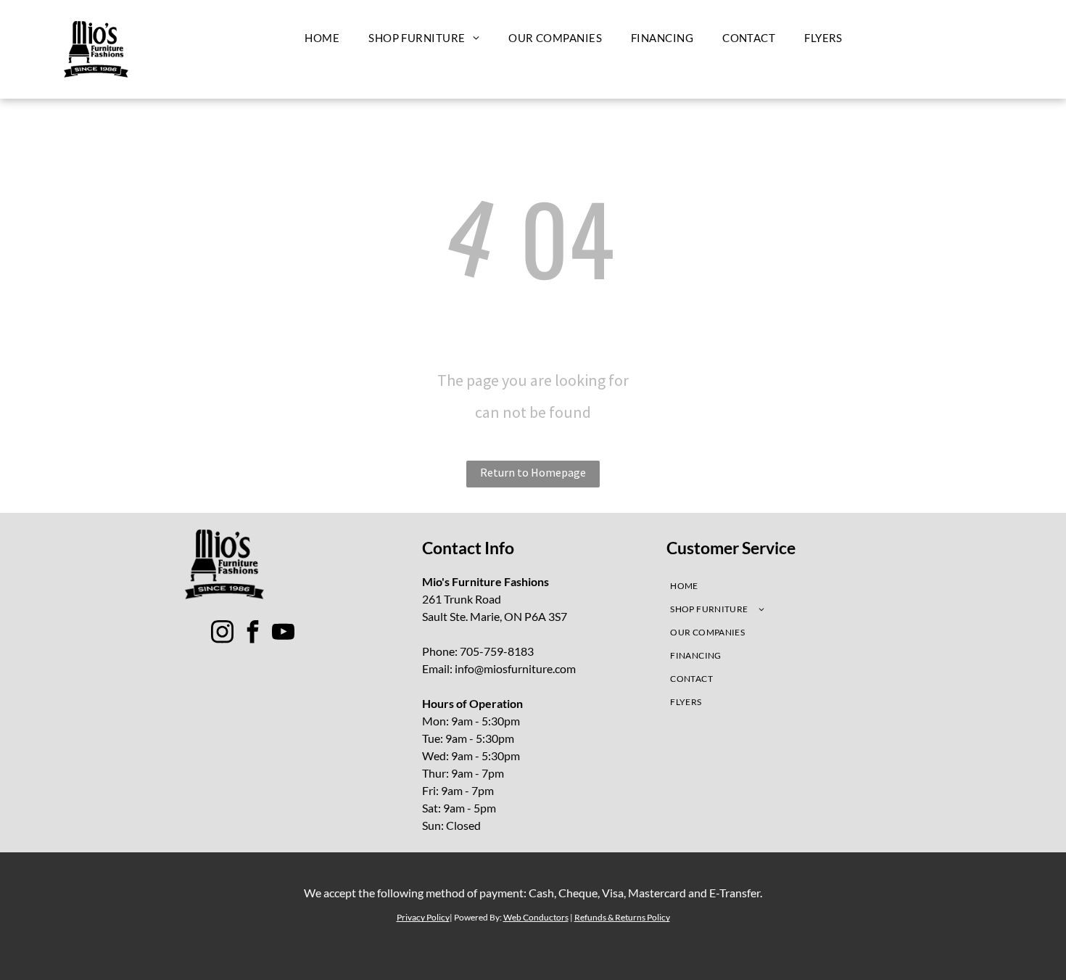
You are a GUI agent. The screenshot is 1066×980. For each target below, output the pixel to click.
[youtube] (283, 633)
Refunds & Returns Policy (622, 917)
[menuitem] (322, 37)
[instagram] (223, 633)
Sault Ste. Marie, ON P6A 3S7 (494, 616)
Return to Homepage (533, 472)
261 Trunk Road (461, 599)
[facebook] (253, 633)
